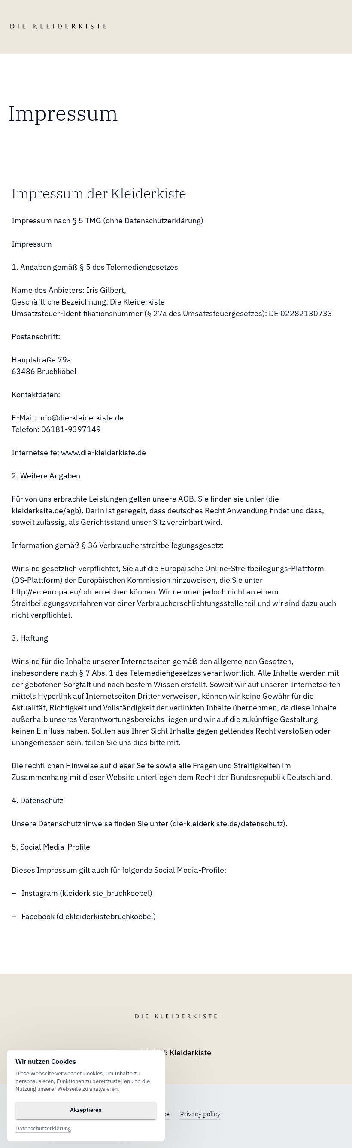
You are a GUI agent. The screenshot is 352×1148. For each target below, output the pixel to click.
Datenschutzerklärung (43, 1129)
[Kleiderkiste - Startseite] (58, 26)
